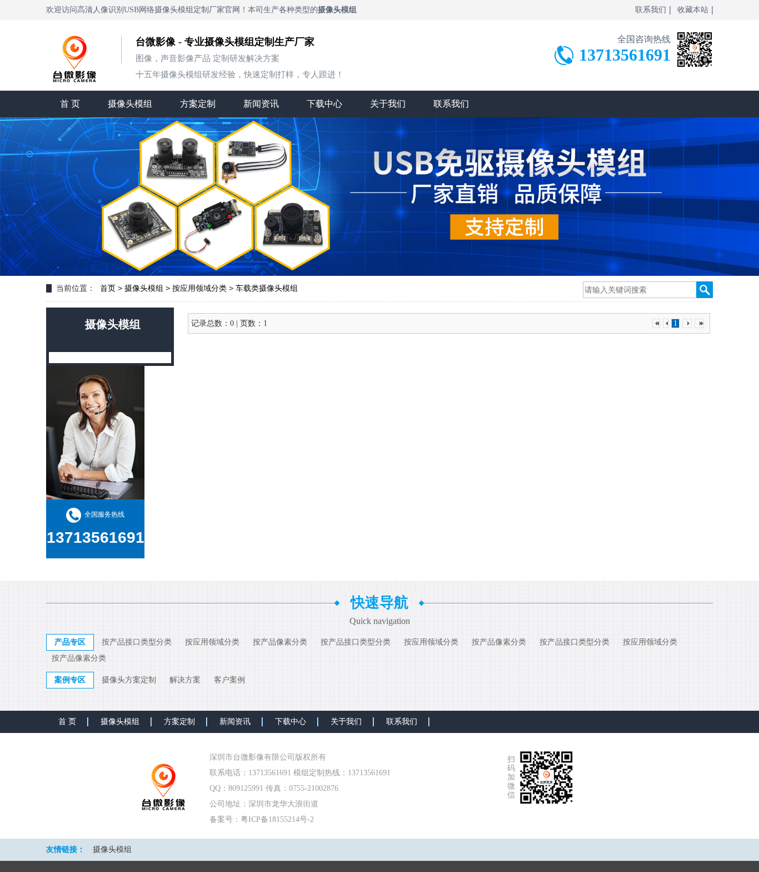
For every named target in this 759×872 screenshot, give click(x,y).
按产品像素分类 (280, 642)
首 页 (70, 103)
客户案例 (229, 680)
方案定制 (198, 103)
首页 (108, 288)
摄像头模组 (130, 103)
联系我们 (650, 10)
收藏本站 (692, 10)
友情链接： (65, 849)
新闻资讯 (261, 103)
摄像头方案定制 (129, 680)
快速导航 (379, 602)
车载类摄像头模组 (267, 288)
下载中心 (324, 103)
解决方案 (185, 680)
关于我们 (388, 103)
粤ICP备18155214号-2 (277, 819)
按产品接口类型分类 (137, 642)
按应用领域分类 (199, 288)
